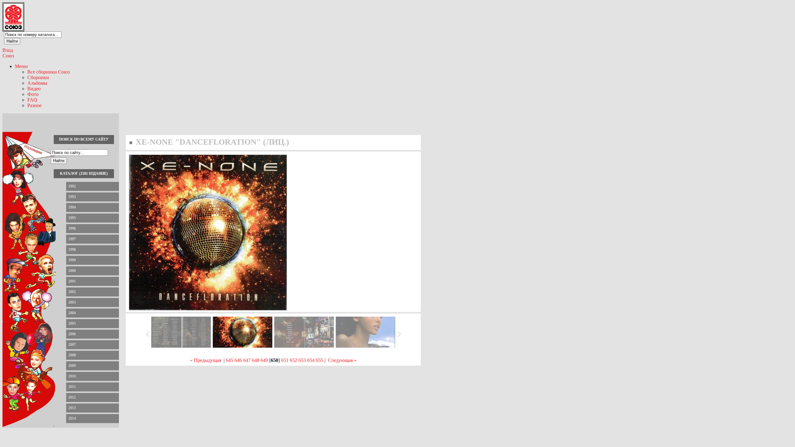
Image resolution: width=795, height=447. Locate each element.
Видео (34, 88)
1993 (72, 197)
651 (284, 360)
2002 (72, 292)
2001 (72, 281)
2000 (72, 271)
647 (247, 360)
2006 (72, 334)
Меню (21, 66)
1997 (72, 239)
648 (255, 360)
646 (238, 360)
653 (302, 360)
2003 (72, 302)
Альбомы (37, 83)
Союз (8, 55)
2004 (72, 313)
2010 (72, 376)
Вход (7, 50)
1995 (72, 218)
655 (319, 360)
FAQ (32, 99)
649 (264, 360)
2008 (72, 355)
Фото (33, 94)
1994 (72, 207)
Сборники (38, 77)
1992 (72, 186)
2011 (72, 387)
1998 (72, 249)
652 (293, 360)
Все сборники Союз (48, 71)
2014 (72, 418)
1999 (72, 260)
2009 (72, 365)
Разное (34, 105)
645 (229, 360)
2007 (72, 344)
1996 (72, 228)
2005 (72, 323)
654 (311, 360)
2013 (72, 408)
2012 (72, 397)
